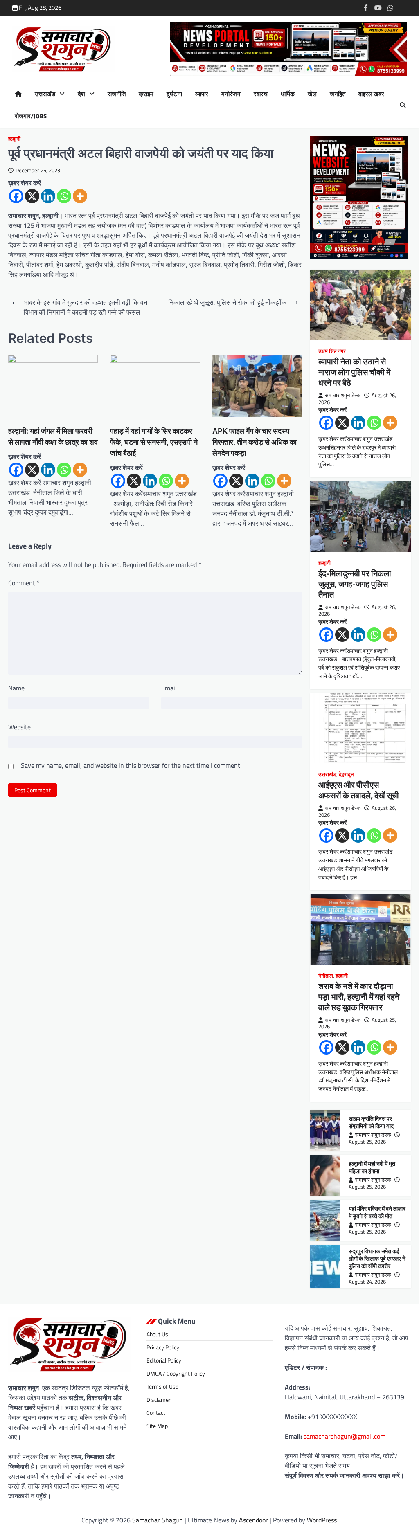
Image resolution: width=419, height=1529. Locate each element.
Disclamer (158, 1399)
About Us (157, 1334)
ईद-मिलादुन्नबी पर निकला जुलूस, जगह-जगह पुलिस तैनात (354, 584)
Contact (155, 1412)
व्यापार (201, 94)
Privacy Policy (162, 1347)
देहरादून (346, 774)
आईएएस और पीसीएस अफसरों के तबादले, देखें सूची (358, 790)
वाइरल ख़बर (371, 94)
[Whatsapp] (64, 196)
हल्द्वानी (14, 139)
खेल (312, 94)
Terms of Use (162, 1386)
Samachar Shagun (157, 1520)
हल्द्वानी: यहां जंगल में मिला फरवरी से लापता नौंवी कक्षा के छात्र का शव (53, 436)
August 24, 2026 (367, 1281)
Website (19, 727)
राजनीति (117, 94)
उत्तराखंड (45, 94)
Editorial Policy (163, 1360)
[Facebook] (16, 196)
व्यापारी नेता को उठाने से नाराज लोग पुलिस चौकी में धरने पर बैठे (354, 372)
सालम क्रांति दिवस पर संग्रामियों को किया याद (371, 1122)
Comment (24, 583)
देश (81, 94)
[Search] (402, 105)
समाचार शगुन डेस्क (343, 395)
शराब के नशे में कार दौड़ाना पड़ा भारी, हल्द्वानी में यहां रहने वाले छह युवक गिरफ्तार (358, 997)
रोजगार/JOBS (31, 116)
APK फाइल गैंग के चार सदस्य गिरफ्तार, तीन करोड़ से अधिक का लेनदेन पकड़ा (254, 442)
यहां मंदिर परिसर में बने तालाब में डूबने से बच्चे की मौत (377, 1212)
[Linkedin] (48, 196)
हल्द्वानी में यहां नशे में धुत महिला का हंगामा (372, 1167)
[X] (32, 196)
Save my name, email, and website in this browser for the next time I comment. (131, 765)
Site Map (157, 1425)
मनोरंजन (231, 94)
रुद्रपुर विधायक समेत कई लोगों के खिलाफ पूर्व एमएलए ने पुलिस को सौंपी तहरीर (377, 1258)
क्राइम (146, 94)
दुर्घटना (174, 94)
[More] (80, 196)
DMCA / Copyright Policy (175, 1373)
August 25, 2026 (367, 1141)
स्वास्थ (261, 94)
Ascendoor (253, 1520)
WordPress (322, 1520)
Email (169, 688)
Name (16, 688)
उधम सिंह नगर (332, 351)
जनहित (337, 94)
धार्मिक (288, 94)
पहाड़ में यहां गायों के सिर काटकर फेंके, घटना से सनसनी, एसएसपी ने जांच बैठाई (154, 442)
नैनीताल (325, 976)
